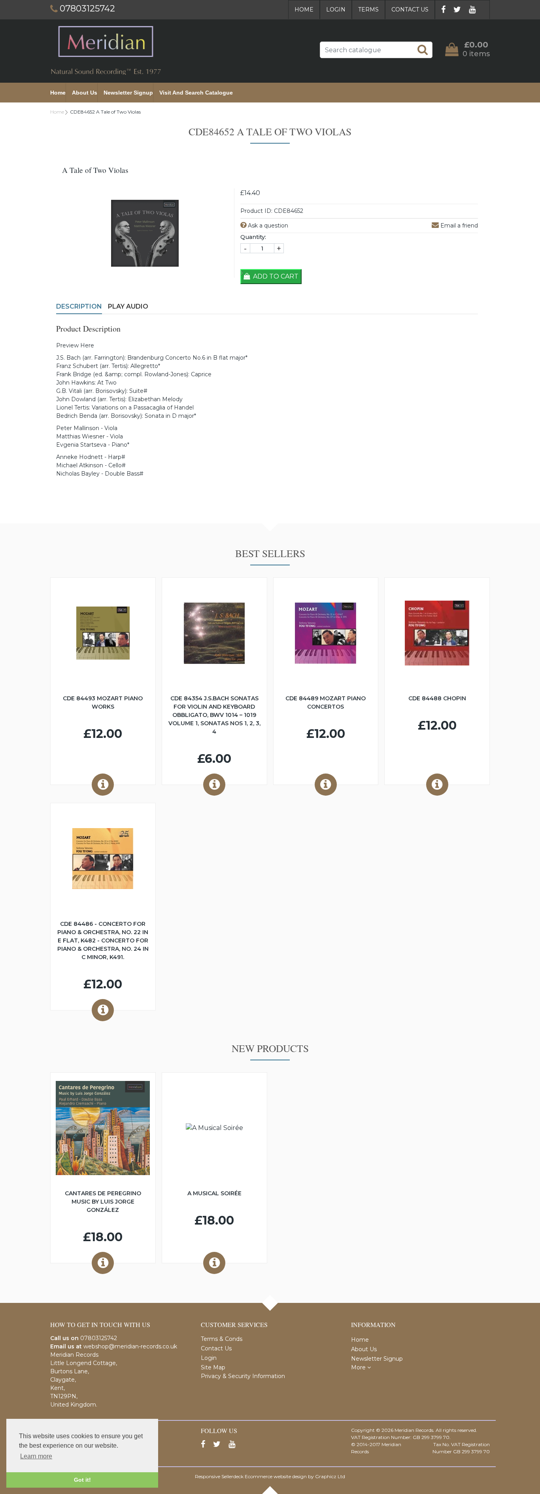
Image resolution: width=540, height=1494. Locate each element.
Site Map (213, 1367)
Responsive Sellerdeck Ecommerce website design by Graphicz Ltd (270, 1476)
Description (79, 306)
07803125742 (98, 1338)
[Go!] (422, 49)
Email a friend (458, 225)
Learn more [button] (36, 1456)
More (359, 1367)
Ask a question (267, 225)
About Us (84, 92)
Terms (368, 9)
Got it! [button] (82, 1480)
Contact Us (410, 9)
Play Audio (128, 306)
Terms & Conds (221, 1338)
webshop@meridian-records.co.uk (130, 1346)
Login (336, 9)
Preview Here (75, 345)
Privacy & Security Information (243, 1376)
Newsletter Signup (128, 92)
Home (304, 9)
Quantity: (253, 237)
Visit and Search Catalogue (196, 92)
